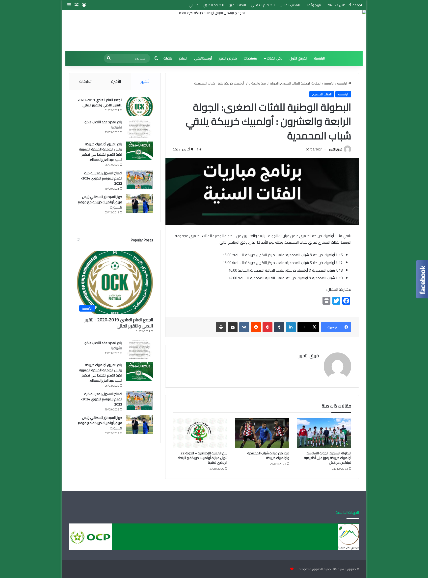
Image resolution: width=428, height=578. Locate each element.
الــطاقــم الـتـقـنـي (263, 5)
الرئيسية (319, 58)
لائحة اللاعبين (237, 5)
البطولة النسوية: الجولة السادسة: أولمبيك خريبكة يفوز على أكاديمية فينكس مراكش (327, 458)
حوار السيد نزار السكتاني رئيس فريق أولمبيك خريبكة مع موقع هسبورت (100, 202)
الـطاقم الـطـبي (213, 5)
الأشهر (146, 81)
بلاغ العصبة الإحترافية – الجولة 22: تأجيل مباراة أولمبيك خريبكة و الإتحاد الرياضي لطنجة (202, 458)
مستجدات (250, 58)
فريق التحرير (335, 149)
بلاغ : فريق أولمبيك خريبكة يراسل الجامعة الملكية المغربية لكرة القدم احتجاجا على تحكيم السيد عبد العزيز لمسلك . (100, 152)
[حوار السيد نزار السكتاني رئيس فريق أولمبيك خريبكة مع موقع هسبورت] (139, 203)
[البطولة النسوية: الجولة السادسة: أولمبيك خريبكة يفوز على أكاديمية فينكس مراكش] (324, 433)
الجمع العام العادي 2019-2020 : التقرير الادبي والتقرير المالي (100, 102)
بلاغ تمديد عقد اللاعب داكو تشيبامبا (103, 124)
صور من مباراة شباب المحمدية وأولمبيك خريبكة (268, 455)
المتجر (183, 58)
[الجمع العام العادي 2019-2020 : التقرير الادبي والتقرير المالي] (139, 106)
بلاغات (167, 58)
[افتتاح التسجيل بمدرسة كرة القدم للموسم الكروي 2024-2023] (139, 180)
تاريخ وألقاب (313, 5)
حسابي (193, 5)
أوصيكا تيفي (203, 58)
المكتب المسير (290, 5)
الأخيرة (116, 81)
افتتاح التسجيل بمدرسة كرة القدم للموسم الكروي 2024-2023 (101, 178)
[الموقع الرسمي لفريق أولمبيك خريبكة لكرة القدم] (214, 30)
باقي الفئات (274, 58)
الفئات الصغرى (322, 94)
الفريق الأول (298, 58)
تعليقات (85, 81)
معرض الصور (228, 58)
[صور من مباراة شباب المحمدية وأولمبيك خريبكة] (262, 433)
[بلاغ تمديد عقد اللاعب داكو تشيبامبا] (139, 128)
